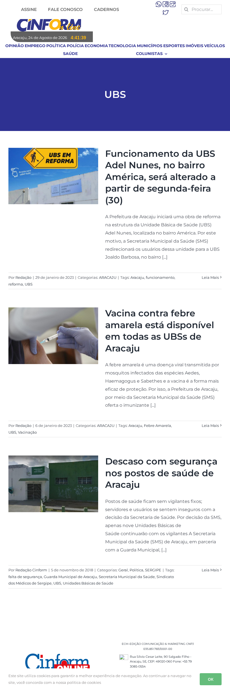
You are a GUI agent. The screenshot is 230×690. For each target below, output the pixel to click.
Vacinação (27, 432)
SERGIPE (153, 570)
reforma (15, 284)
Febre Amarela (157, 425)
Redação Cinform (31, 570)
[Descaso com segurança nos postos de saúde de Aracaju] (53, 484)
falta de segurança (25, 576)
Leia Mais (210, 277)
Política (136, 570)
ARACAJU (107, 277)
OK (210, 679)
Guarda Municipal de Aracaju (70, 576)
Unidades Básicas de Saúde (88, 583)
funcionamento (160, 277)
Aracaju (137, 277)
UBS (29, 284)
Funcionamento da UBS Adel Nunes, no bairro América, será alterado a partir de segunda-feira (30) (160, 177)
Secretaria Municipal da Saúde (127, 576)
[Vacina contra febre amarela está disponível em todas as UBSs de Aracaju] (53, 335)
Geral (123, 570)
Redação (23, 277)
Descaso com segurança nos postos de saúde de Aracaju (161, 473)
